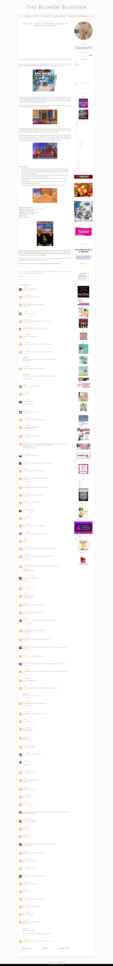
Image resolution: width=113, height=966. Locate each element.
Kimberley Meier (25, 564)
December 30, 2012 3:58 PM (27, 806)
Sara (23, 384)
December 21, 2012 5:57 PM (27, 395)
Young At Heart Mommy (27, 576)
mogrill (23, 476)
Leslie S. (24, 645)
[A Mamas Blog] (83, 476)
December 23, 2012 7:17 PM (27, 496)
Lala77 (23, 594)
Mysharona (24, 334)
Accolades (46, 16)
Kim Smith (24, 912)
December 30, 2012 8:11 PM (27, 877)
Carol (23, 442)
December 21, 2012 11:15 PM (28, 421)
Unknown (24, 295)
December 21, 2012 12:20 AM (28, 370)
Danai (23, 468)
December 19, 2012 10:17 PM (28, 322)
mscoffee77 (24, 417)
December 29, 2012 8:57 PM (27, 740)
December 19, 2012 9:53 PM (27, 307)
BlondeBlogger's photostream (85, 277)
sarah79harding (25, 819)
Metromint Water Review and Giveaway (83, 144)
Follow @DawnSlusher (83, 266)
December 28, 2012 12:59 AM (28, 582)
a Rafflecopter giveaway (24, 266)
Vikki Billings (25, 842)
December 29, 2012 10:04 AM (28, 650)
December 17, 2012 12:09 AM (28, 290)
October (78, 148)
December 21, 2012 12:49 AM (28, 380)
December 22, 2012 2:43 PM (27, 457)
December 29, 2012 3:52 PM (27, 707)
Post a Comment (24, 945)
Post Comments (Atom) (28, 950)
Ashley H (24, 461)
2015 (77, 133)
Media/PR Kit (59, 16)
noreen (23, 287)
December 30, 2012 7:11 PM (27, 862)
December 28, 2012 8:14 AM (27, 590)
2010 (77, 162)
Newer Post (26, 948)
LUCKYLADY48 (25, 546)
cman (23, 539)
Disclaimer (83, 16)
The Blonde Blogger (56, 7)
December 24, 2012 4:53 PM (27, 519)
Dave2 (23, 311)
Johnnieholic (24, 711)
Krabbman (24, 523)
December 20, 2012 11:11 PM (28, 362)
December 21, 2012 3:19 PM (27, 388)
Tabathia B (24, 493)
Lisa (23, 719)
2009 (77, 164)
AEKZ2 (24, 851)
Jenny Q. (24, 787)
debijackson (24, 425)
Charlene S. (24, 752)
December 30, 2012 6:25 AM (27, 783)
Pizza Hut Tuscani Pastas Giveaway (83, 180)
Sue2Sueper (24, 531)
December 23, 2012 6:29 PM (27, 489)
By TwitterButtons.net (83, 88)
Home (27, 16)
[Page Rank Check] (83, 93)
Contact (71, 16)
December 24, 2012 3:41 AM (27, 512)
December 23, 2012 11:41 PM (28, 504)
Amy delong (24, 727)
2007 (77, 168)
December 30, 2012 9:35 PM (27, 900)
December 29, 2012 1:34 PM (27, 689)
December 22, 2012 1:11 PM (27, 449)
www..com (83, 273)
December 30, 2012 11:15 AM (28, 798)
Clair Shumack (25, 745)
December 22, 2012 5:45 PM (27, 464)
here (61, 263)
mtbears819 (24, 453)
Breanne (24, 508)
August (78, 152)
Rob (23, 686)
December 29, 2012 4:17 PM (27, 715)
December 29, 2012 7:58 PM (27, 732)
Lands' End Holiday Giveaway (83, 198)
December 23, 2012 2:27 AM (27, 481)
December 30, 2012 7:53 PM (27, 869)
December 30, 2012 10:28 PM (28, 915)
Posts (77, 62)
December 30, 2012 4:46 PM (27, 822)
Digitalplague (25, 678)
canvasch (24, 669)
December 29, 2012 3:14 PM (27, 697)
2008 (77, 166)
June (78, 154)
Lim (23, 410)
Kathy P (24, 826)
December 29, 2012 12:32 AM (28, 633)
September (79, 150)
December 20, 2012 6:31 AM (27, 338)
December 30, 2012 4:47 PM (27, 830)
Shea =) (23, 760)
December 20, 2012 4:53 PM (27, 345)
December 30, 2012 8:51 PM (27, 892)
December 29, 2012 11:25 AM (28, 665)
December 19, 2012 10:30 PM (28, 330)
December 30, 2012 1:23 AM (27, 756)
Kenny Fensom (25, 834)
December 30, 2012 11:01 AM (28, 790)
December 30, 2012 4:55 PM (27, 838)
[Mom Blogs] (83, 503)
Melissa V (24, 701)
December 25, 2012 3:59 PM (27, 527)
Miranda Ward (25, 399)
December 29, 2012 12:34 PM (28, 682)
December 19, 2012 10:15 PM (28, 315)
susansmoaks (25, 897)
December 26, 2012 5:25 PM (27, 560)
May (78, 156)
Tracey (23, 778)
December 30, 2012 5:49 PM (27, 854)
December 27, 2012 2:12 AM (27, 572)
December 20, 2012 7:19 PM (27, 353)
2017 (77, 129)
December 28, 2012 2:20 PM (27, 606)
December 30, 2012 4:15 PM (27, 815)
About (35, 16)
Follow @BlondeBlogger (83, 246)
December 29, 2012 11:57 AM (28, 674)
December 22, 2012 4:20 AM (27, 437)
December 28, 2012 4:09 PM (27, 614)
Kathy (23, 319)
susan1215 (24, 794)
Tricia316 (24, 810)
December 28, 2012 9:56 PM (27, 624)
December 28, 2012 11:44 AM (28, 599)
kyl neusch (24, 392)
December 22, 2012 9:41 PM (27, 472)
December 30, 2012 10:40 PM (28, 924)
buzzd (23, 881)
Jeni (23, 603)
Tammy (23, 618)
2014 (77, 134)
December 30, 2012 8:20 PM (27, 885)
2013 (77, 136)
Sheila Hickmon (25, 662)
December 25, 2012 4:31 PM (27, 535)
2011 (77, 160)
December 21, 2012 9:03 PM (27, 413)
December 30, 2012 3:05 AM (27, 774)
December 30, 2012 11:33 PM (28, 942)
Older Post (64, 948)
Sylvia (23, 889)
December (79, 140)
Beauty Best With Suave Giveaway (83, 238)
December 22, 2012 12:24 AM (28, 430)
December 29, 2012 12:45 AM (28, 641)
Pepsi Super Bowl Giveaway (83, 223)
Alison (23, 654)
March (78, 158)
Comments (78, 64)
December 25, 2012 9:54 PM (27, 542)
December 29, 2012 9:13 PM (27, 748)
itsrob (23, 500)
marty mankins (25, 327)
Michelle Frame (25, 302)
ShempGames (25, 858)
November (79, 147)
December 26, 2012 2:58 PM (27, 550)
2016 (77, 131)
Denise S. (24, 516)
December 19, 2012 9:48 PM (27, 298)
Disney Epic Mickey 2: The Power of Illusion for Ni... (83, 142)
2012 (77, 138)
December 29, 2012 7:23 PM (27, 722)
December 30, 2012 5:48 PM (27, 847)
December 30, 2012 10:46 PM (28, 935)
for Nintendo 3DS (33, 60)
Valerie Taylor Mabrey (26, 736)
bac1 (23, 802)
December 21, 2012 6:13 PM (27, 406)
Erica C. (24, 628)
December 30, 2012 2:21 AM (27, 766)
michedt (24, 874)
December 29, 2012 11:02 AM (28, 657)
